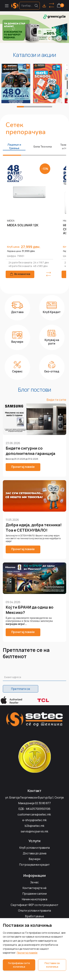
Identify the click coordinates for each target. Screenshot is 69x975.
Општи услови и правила (34, 910)
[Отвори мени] (7, 6)
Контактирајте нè (35, 888)
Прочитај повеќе (27, 952)
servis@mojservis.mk (34, 831)
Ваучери (34, 859)
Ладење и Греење (14, 146)
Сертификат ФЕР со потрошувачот (34, 905)
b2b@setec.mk (34, 826)
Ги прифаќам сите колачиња (19, 964)
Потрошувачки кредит (34, 865)
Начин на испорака (34, 899)
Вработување (34, 916)
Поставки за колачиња (52, 964)
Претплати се (20, 689)
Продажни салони (34, 894)
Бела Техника (42, 147)
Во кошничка (22, 274)
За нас (34, 882)
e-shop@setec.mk (34, 820)
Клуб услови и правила (34, 848)
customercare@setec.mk (34, 814)
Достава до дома (34, 853)
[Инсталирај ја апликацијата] (44, 5)
